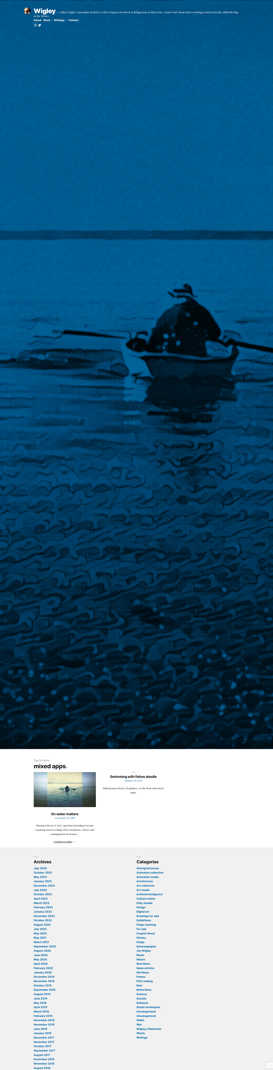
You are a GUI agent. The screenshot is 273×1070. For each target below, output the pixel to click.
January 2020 (43, 972)
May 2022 (40, 933)
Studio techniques (148, 1007)
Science (141, 994)
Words (140, 1033)
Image (140, 942)
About (37, 20)
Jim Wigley (143, 950)
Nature (140, 959)
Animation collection (149, 872)
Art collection (145, 885)
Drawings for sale (147, 916)
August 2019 (42, 994)
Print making (144, 981)
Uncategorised (146, 1011)
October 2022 (43, 920)
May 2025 (40, 877)
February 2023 (43, 907)
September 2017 (44, 1050)
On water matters (65, 814)
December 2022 (44, 916)
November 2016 (44, 1063)
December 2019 (44, 976)
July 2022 (40, 929)
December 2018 (44, 1020)
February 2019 (43, 1016)
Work (46, 20)
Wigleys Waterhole (148, 1029)
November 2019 (44, 981)
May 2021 (40, 937)
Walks (140, 1020)
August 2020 (42, 950)
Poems (140, 976)
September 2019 (44, 989)
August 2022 (42, 924)
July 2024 (40, 890)
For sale (141, 929)
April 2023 (41, 898)
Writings (59, 20)
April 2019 (40, 1007)
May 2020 (40, 959)
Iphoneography (146, 946)
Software (142, 1002)
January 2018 (42, 1033)
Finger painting (146, 924)
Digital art (142, 911)
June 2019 (40, 998)
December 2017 (44, 1037)
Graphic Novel (145, 933)
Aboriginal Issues (147, 868)
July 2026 (40, 868)
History (141, 937)
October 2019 (43, 985)
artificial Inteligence (149, 894)
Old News (142, 972)
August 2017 (42, 1055)
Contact (74, 20)
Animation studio (147, 877)
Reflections (143, 989)
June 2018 (40, 1029)
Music (140, 955)
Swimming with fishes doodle (133, 777)
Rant (139, 985)
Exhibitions (143, 920)
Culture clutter (145, 898)
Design (141, 907)
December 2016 (44, 1059)
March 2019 (41, 1011)
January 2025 (43, 881)
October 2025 (43, 872)
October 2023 (43, 894)
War (139, 1024)
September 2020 (45, 946)
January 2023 (43, 911)
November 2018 (44, 1024)
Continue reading (65, 841)
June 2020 (41, 955)
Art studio (143, 890)
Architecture (144, 881)
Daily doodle (144, 903)
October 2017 (42, 1046)
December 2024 (44, 885)
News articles (145, 968)
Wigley (45, 11)
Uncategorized (146, 1016)
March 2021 (41, 942)
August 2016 (42, 1068)
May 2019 (40, 1002)
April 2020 (41, 963)
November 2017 (44, 1042)
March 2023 (41, 903)
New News (143, 963)
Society (141, 998)
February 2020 (43, 968)
